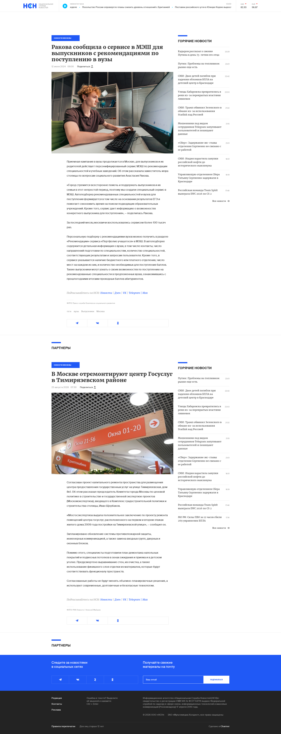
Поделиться (83, 66)
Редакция (57, 698)
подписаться (216, 680)
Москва (100, 311)
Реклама (56, 709)
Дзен (117, 293)
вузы (76, 311)
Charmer (225, 726)
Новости (106, 293)
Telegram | (135, 293)
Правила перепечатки (63, 726)
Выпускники (87, 311)
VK (124, 293)
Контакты (57, 703)
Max (145, 293)
